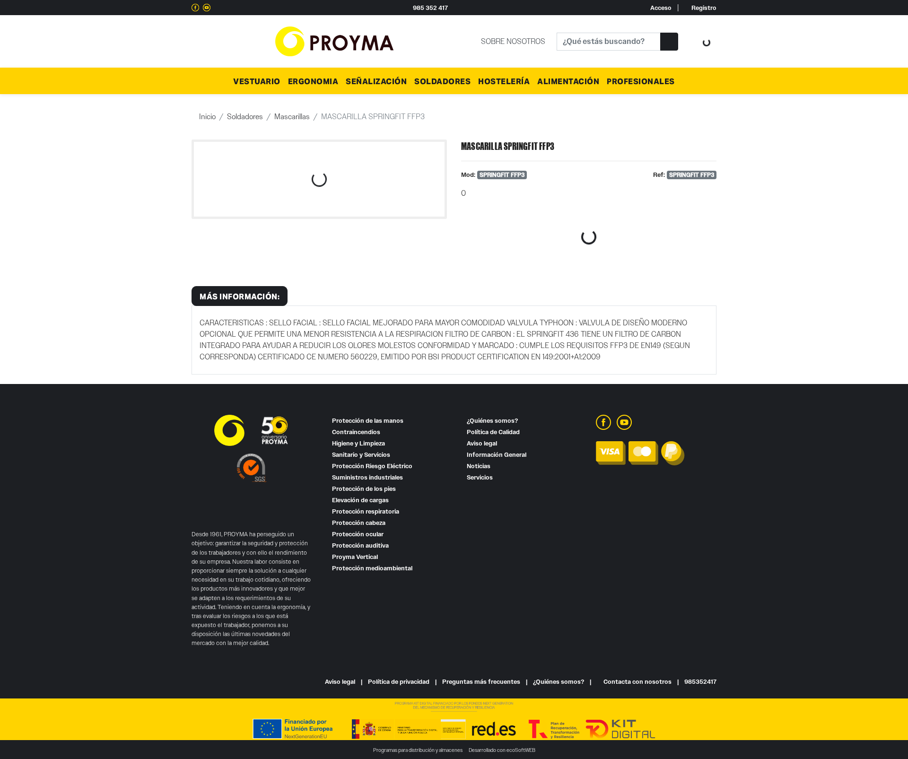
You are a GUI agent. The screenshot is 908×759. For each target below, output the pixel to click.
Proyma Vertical (355, 557)
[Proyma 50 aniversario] (334, 40)
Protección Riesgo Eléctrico (372, 466)
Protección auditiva (360, 545)
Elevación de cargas (360, 500)
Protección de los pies (364, 489)
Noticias (478, 466)
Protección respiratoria (365, 511)
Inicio (207, 117)
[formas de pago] (640, 452)
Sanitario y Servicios (361, 455)
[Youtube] (624, 422)
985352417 (700, 682)
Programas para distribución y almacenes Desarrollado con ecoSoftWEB (454, 750)
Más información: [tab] (239, 296)
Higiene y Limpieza (358, 443)
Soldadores (245, 117)
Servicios (480, 477)
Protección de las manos (367, 421)
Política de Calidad (493, 432)
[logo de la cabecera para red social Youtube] (206, 7)
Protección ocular (358, 534)
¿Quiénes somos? (492, 421)
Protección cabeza (358, 523)
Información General (496, 455)
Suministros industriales (367, 477)
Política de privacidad (398, 682)
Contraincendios (356, 432)
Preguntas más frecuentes (481, 682)
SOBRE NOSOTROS (513, 41)
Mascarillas (292, 117)
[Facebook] (603, 422)
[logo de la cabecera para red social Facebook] (195, 7)
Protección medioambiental (372, 568)
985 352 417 (430, 8)
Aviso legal (482, 443)
